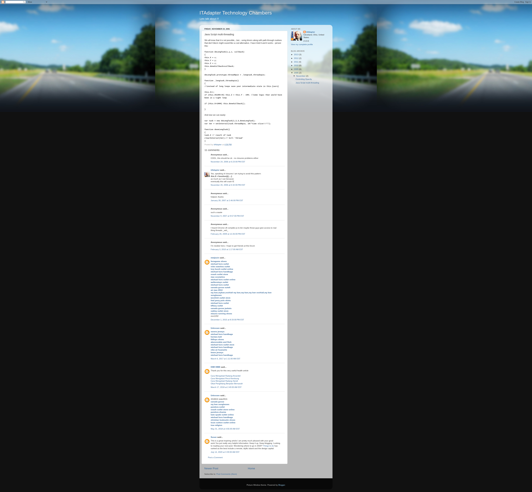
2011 (296, 62)
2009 (296, 69)
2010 (296, 65)
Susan (214, 437)
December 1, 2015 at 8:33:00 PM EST (227, 320)
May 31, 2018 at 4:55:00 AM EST (225, 429)
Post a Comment (215, 457)
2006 (296, 73)
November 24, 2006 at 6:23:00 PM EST (228, 162)
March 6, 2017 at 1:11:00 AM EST (225, 359)
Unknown (215, 328)
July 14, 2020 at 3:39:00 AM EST (225, 452)
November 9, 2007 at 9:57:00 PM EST (227, 216)
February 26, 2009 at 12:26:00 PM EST (228, 234)
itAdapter (215, 170)
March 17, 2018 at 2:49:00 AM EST (226, 387)
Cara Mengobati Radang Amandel (226, 376)
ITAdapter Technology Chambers (236, 13)
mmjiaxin (215, 258)
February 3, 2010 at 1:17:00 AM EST (227, 249)
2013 (296, 55)
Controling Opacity (304, 79)
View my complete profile (302, 44)
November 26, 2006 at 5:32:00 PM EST (228, 185)
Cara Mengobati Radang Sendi (224, 381)
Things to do (268, 446)
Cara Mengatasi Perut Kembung (225, 378)
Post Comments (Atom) (226, 474)
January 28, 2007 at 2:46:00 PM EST (227, 200)
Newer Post (211, 468)
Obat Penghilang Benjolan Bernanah (227, 384)
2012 (296, 58)
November (301, 76)
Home (251, 468)
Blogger (281, 485)
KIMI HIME (215, 367)
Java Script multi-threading (307, 83)
